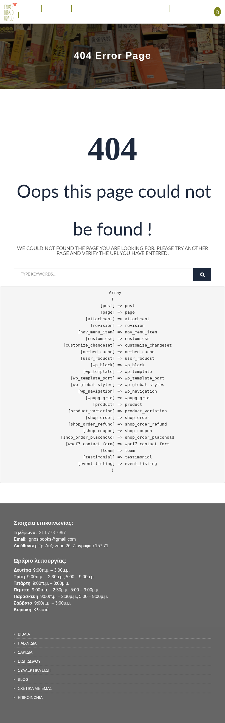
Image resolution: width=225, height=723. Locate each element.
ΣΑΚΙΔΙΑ (81, 8)
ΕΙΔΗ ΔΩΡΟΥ (106, 8)
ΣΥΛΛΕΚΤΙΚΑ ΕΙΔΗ (145, 8)
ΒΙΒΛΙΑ (27, 8)
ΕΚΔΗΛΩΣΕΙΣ (184, 8)
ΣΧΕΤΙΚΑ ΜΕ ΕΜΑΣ (55, 15)
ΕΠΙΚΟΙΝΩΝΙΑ (90, 15)
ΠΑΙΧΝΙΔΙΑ (53, 8)
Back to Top (188, 716)
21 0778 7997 (52, 532)
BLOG (26, 15)
